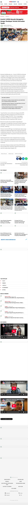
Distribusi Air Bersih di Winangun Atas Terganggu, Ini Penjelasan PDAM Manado (21, 234)
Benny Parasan (4, 153)
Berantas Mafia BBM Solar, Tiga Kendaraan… (15, 297)
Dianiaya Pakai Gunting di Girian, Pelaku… (14, 302)
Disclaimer (13, 488)
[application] (13, 331)
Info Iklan (20, 486)
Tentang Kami (20, 479)
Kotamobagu (5, 287)
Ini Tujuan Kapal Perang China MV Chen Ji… (14, 312)
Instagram (8, 495)
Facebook (8, 493)
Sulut (3, 280)
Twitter (21, 493)
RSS (21, 495)
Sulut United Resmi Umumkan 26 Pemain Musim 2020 (21, 164)
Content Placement (7, 486)
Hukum (6, 316)
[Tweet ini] (20, 158)
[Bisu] (23, 337)
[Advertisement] (14, 58)
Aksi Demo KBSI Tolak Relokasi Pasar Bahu (6, 164)
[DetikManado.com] (14, 1)
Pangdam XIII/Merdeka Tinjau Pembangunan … (15, 307)
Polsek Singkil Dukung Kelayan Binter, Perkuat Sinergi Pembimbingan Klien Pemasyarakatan (21, 208)
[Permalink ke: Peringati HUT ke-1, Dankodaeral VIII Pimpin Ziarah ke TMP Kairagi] (21, 216)
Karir (20, 481)
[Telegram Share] (23, 158)
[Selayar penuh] (25, 337)
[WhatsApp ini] (26, 158)
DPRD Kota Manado (18, 153)
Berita (6, 296)
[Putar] (2, 337)
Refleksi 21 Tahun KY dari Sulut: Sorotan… (14, 317)
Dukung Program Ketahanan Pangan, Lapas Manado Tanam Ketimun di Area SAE (21, 195)
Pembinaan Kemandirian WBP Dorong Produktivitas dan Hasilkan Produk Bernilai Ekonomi (21, 182)
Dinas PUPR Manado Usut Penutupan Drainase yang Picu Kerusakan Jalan (5, 234)
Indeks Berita (7, 479)
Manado (4, 283)
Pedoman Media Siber (20, 483)
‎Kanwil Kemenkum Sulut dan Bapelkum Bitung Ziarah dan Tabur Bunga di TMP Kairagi (6, 208)
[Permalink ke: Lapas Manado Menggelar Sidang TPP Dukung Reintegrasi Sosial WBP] (6, 216)
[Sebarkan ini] (17, 158)
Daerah (6, 306)
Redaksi (7, 481)
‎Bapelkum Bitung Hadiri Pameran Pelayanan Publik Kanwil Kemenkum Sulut (6, 195)
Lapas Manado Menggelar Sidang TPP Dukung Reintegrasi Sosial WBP (5, 221)
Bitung (4, 289)
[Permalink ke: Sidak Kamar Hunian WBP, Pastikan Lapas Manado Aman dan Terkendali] (6, 175)
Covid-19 (4, 285)
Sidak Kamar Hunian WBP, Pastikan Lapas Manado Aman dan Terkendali (6, 181)
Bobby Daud (11, 153)
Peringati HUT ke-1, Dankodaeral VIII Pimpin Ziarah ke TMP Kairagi (20, 221)
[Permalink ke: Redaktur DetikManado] (1, 25)
